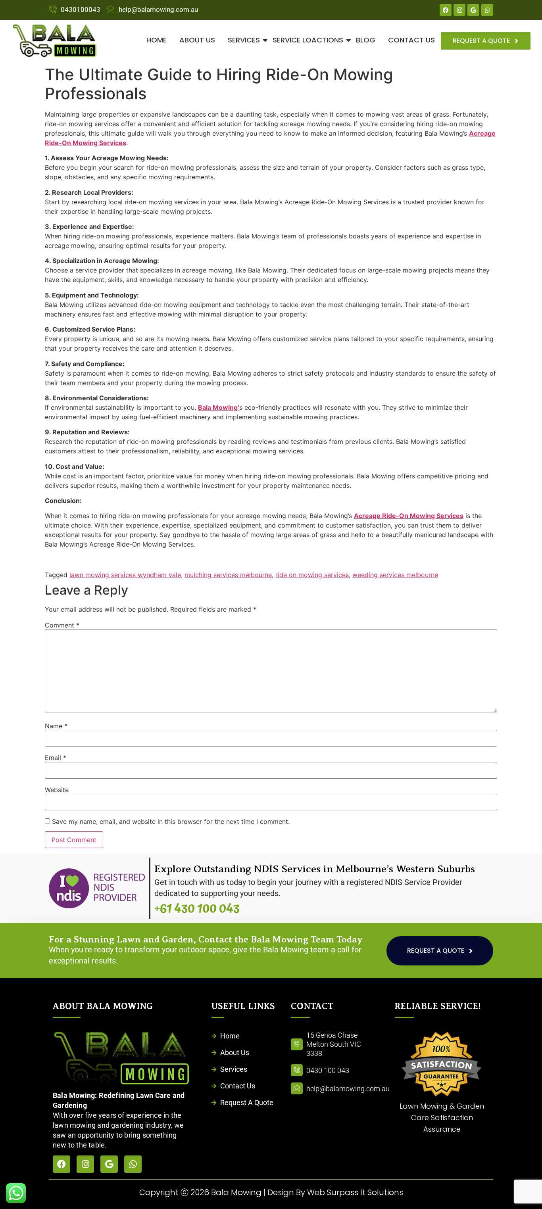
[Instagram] (459, 10)
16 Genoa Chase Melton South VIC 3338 (333, 1044)
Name (56, 726)
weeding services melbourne (395, 575)
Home (156, 40)
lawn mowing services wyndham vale (125, 575)
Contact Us (411, 40)
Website (57, 790)
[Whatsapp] (487, 10)
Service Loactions (308, 40)
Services (244, 40)
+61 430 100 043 (197, 909)
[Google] (473, 10)
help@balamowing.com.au (348, 1088)
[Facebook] (446, 10)
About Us (197, 40)
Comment (62, 625)
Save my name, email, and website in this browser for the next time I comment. (171, 821)
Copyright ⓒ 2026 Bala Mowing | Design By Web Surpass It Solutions (271, 1192)
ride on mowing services (312, 575)
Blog (365, 40)
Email (55, 757)
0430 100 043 (327, 1070)
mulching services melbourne (228, 575)
